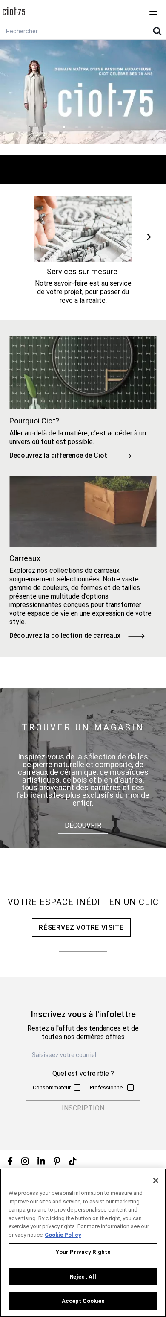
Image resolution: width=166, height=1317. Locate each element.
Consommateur (52, 1087)
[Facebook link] (10, 1161)
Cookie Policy (63, 1235)
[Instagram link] (25, 1161)
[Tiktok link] (73, 1161)
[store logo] (14, 11)
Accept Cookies (83, 1301)
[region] (83, 1242)
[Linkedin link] (41, 1161)
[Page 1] (64, 127)
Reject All (83, 1276)
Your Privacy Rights (83, 1252)
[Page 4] (102, 127)
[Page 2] (76, 127)
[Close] (155, 1180)
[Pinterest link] (57, 1161)
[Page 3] (89, 127)
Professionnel (107, 1087)
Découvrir (83, 825)
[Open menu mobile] (153, 11)
